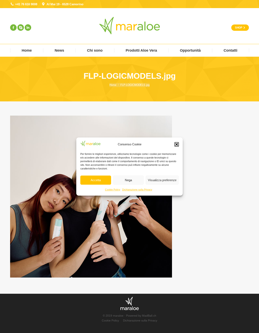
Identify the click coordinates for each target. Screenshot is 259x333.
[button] (177, 144)
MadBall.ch (149, 315)
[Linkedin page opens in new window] (28, 27)
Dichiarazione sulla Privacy (137, 189)
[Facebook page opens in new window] (13, 27)
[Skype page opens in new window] (20, 27)
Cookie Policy (112, 189)
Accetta (96, 180)
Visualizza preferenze (162, 180)
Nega (128, 180)
